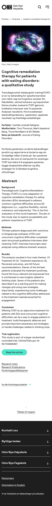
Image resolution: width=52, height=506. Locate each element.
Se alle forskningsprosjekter (14, 384)
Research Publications (13, 367)
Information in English (13, 485)
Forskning (16, 19)
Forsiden (5, 19)
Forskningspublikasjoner (15, 370)
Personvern (8, 478)
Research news (10, 364)
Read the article (14, 352)
